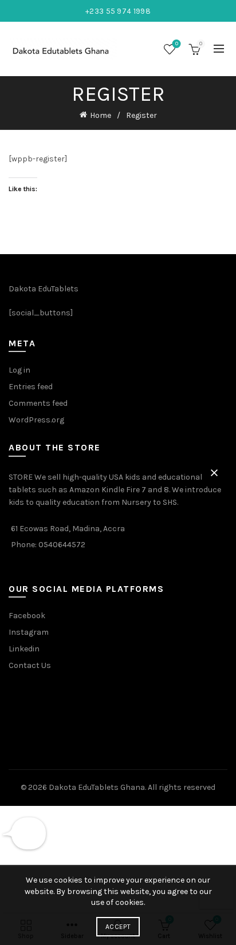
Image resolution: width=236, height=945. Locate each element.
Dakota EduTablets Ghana (97, 787)
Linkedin (24, 649)
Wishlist (176, 44)
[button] (214, 473)
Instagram (29, 632)
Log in (19, 370)
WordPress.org (36, 420)
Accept (118, 927)
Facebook (27, 615)
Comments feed (38, 403)
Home (100, 115)
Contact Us (30, 665)
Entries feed (31, 387)
